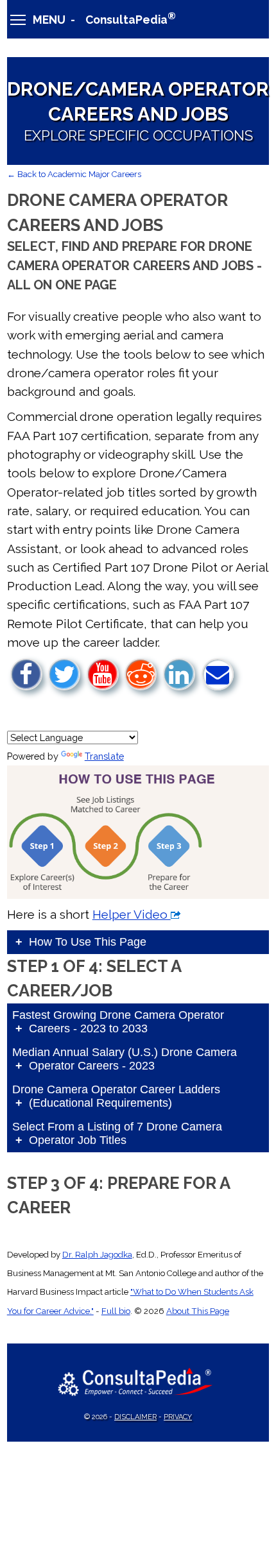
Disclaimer (135, 1417)
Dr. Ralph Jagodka (97, 1254)
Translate (104, 756)
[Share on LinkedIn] (179, 674)
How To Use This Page (87, 941)
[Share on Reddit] (141, 674)
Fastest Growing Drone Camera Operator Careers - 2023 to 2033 (118, 1022)
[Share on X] (64, 674)
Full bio (115, 1311)
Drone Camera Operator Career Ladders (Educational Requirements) (116, 1096)
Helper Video (131, 914)
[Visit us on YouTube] (103, 674)
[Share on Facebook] (26, 674)
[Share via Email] (218, 674)
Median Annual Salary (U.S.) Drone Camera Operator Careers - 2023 (124, 1059)
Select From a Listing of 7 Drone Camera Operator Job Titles (117, 1133)
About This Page (197, 1311)
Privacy (178, 1417)
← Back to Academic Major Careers (74, 174)
